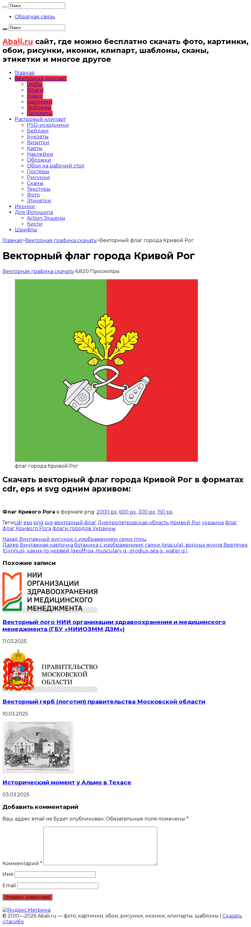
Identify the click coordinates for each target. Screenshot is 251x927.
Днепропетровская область (133, 522)
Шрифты (26, 230)
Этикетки (39, 201)
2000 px (106, 512)
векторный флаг (75, 522)
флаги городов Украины (84, 528)
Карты (35, 148)
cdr (18, 522)
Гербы (35, 84)
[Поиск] (4, 7)
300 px (146, 512)
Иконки (25, 206)
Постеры (38, 171)
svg (49, 522)
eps (28, 522)
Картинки (39, 102)
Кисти (35, 224)
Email (9, 885)
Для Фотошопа (34, 212)
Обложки (39, 160)
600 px (127, 512)
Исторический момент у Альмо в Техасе (66, 782)
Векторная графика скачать (61, 240)
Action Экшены (46, 218)
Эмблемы (39, 107)
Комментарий (22, 863)
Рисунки (38, 177)
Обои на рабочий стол (55, 166)
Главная (25, 73)
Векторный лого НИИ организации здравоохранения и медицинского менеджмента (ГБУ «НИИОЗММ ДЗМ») (114, 626)
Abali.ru (17, 41)
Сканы (35, 183)
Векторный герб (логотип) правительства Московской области (103, 701)
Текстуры (39, 189)
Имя (7, 874)
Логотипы (40, 113)
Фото (33, 195)
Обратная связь (35, 17)
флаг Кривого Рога (26, 528)
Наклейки (40, 154)
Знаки (35, 96)
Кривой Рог (185, 522)
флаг (231, 522)
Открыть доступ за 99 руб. (58, 498)
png (38, 522)
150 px (165, 512)
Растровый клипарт (40, 119)
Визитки (38, 142)
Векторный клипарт (41, 78)
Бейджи (38, 131)
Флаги (35, 90)
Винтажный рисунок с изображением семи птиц (74, 539)
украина (213, 522)
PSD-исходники (48, 125)
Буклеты (38, 137)
